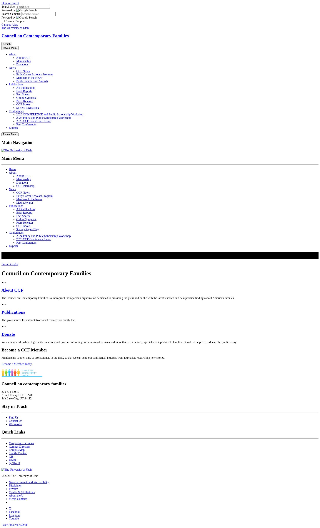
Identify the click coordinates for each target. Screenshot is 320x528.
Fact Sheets (23, 94)
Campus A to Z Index (21, 443)
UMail (12, 459)
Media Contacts (18, 498)
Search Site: (8, 6)
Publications (16, 84)
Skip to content (10, 3)
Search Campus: (11, 13)
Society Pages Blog (27, 107)
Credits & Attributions (22, 492)
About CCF (23, 57)
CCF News (23, 71)
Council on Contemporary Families (35, 35)
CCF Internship (25, 185)
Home (12, 169)
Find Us (13, 417)
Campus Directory (19, 446)
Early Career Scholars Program (34, 74)
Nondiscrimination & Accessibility (29, 482)
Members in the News (29, 77)
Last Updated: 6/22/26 (14, 524)
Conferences (16, 111)
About (12, 54)
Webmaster (15, 424)
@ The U (14, 463)
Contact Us (15, 420)
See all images (9, 264)
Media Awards (24, 202)
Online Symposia (26, 97)
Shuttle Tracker (18, 453)
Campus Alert (9, 24)
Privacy (13, 488)
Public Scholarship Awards (32, 81)
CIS (11, 456)
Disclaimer (15, 485)
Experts (13, 127)
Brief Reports (24, 91)
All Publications (25, 87)
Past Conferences (26, 124)
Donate (8, 334)
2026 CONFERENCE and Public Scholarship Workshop (49, 114)
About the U (16, 495)
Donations (22, 64)
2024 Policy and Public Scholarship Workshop (43, 117)
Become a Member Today (16, 364)
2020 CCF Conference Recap (33, 121)
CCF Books (23, 104)
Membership (23, 61)
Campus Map (17, 449)
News (12, 67)
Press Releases (24, 101)
